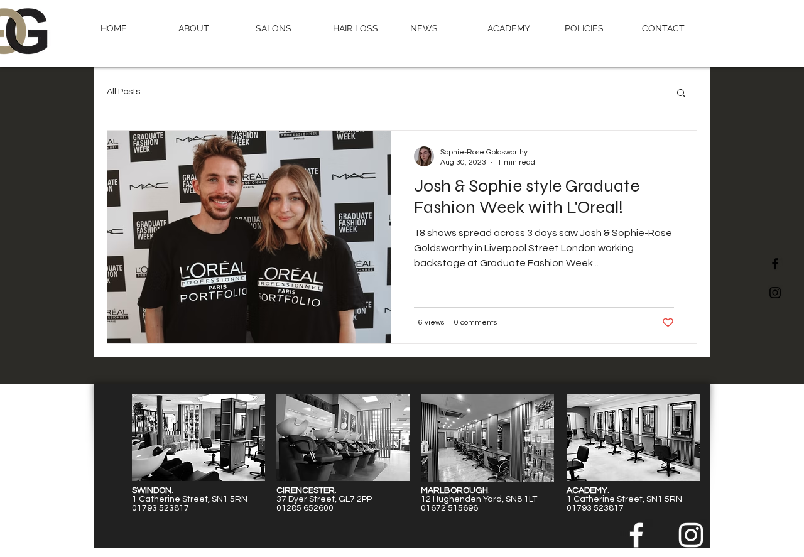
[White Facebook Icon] (636, 535)
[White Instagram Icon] (691, 535)
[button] (284, 28)
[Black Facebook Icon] (775, 263)
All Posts (123, 91)
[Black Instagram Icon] (775, 292)
